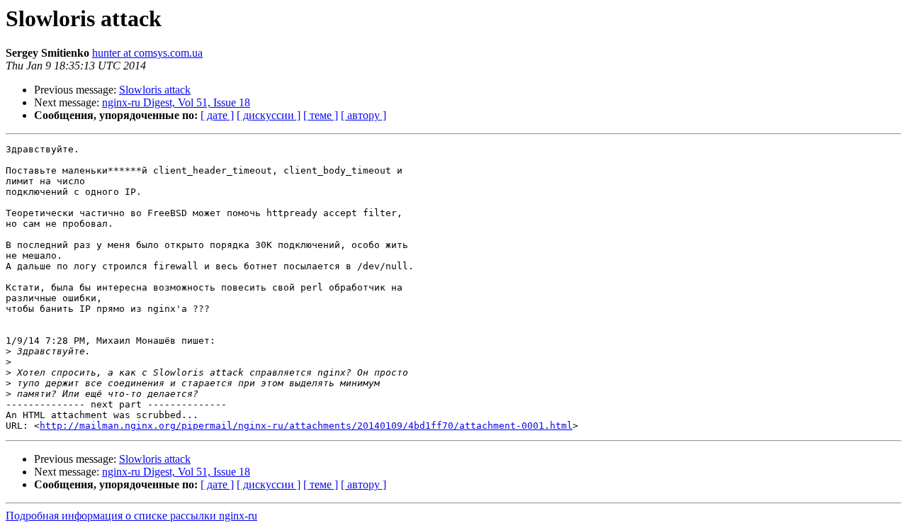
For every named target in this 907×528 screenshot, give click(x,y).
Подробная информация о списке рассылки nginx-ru (131, 516)
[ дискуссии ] (268, 115)
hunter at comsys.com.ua (147, 53)
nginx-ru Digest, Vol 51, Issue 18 (176, 102)
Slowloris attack (155, 90)
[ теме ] (320, 115)
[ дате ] (217, 115)
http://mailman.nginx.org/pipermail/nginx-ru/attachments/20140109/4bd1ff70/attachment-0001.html (306, 425)
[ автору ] (363, 115)
